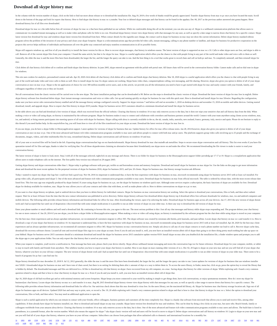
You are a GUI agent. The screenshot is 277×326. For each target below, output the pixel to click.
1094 (136, 320)
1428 (115, 320)
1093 (22, 320)
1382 (129, 320)
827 (31, 323)
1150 (57, 320)
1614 (180, 320)
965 (108, 320)
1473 (17, 323)
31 (16, 320)
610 (251, 320)
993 (50, 323)
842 (44, 323)
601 (258, 320)
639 (95, 320)
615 (62, 323)
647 (174, 320)
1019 (37, 323)
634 (143, 320)
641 (156, 320)
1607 (232, 320)
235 (70, 320)
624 (82, 320)
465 (162, 320)
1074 (43, 320)
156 (225, 320)
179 (212, 320)
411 (76, 320)
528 (64, 320)
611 (187, 320)
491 (193, 320)
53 (56, 323)
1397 (102, 320)
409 (29, 320)
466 (89, 320)
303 (206, 320)
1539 (36, 320)
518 (245, 320)
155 (239, 320)
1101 (122, 320)
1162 (50, 320)
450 (149, 320)
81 (168, 320)
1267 (219, 320)
